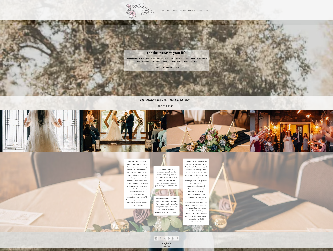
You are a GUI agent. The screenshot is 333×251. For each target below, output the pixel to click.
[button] (41, 131)
